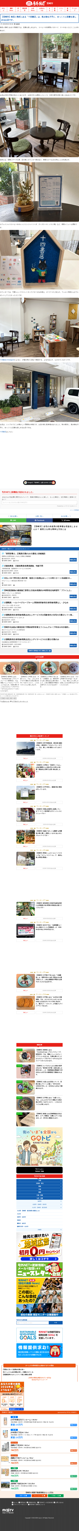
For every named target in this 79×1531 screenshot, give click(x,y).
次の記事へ (65, 516)
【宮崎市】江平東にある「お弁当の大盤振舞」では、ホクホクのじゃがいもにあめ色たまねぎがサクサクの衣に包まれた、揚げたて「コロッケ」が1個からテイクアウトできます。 (49, 1001)
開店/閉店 (24, 9)
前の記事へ (14, 516)
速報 (67, 9)
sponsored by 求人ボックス (22, 549)
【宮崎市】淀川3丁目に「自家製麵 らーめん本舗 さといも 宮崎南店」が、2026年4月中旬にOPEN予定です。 (49, 927)
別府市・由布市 (21, 1217)
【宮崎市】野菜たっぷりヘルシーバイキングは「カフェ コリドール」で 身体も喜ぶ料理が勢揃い (49, 855)
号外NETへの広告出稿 (46, 1502)
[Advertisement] (39, 719)
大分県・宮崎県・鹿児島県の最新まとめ (28, 1210)
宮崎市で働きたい (8, 549)
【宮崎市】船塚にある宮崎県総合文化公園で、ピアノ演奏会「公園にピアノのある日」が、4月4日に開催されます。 (49, 1116)
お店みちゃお (42, 9)
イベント (61, 9)
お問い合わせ (59, 1502)
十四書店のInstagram (7, 360)
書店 (15, 698)
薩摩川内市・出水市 (22, 1226)
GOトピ (3, 9)
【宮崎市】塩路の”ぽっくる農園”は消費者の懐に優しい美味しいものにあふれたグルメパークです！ (49, 833)
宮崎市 (50, 3)
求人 (18, 9)
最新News (11, 9)
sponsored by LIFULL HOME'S (67, 1412)
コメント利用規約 (74, 510)
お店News (33, 9)
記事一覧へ (39, 516)
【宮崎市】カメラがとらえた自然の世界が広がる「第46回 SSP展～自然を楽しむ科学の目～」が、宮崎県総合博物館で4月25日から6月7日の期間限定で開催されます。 (49, 1070)
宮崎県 (18, 24)
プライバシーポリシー (20, 1504)
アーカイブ (74, 9)
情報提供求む (32, 1502)
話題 (54, 9)
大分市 (19, 1214)
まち (49, 9)
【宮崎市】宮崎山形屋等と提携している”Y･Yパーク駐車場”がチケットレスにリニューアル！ (49, 811)
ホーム (16, 1502)
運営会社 (23, 1502)
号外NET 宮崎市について (37, 1504)
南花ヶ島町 (9, 698)
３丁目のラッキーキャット (20, 701)
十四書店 (3, 432)
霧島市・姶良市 (21, 1223)
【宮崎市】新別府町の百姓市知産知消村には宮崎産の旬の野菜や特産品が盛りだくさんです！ (49, 905)
